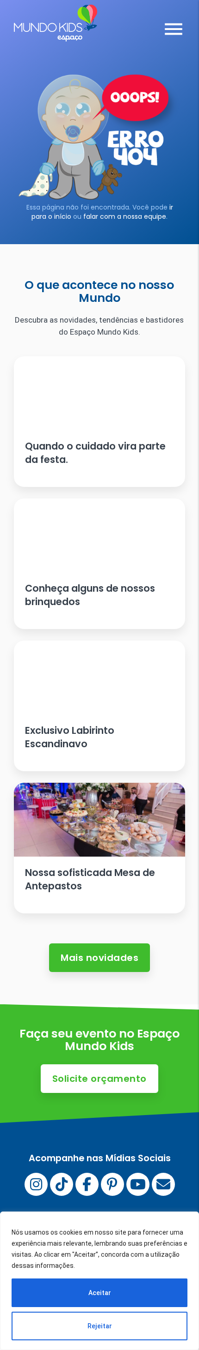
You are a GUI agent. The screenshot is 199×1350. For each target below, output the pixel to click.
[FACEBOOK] (87, 1184)
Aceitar (99, 1293)
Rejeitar (99, 1326)
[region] (99, 1281)
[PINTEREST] (112, 1184)
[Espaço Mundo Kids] (55, 35)
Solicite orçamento (99, 1078)
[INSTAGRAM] (36, 1184)
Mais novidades (99, 957)
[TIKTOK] (61, 1184)
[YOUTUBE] (137, 1184)
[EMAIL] (163, 1184)
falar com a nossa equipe (124, 216)
